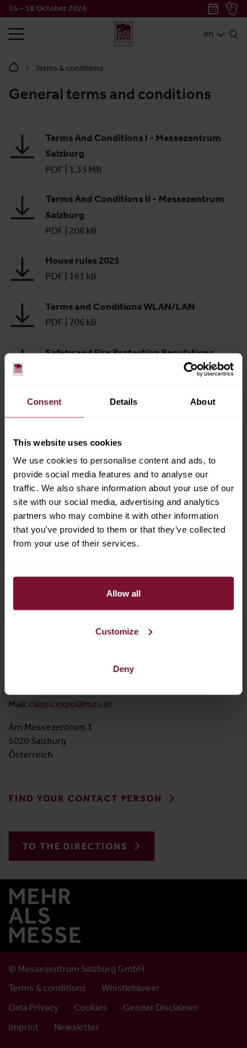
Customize (116, 631)
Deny (123, 669)
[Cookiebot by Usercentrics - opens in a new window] (183, 369)
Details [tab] (124, 401)
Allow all (123, 593)
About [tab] (202, 401)
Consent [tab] (44, 401)
